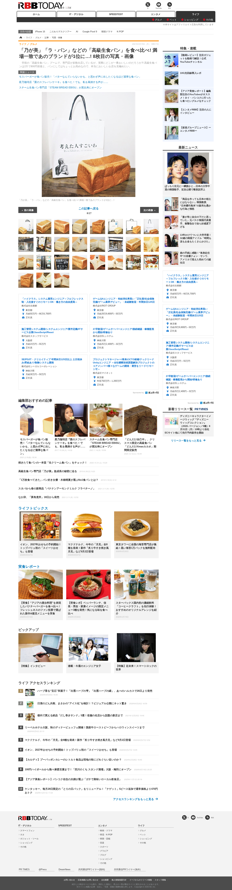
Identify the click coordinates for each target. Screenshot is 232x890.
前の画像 (29, 210)
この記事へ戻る (88, 210)
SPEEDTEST (116, 14)
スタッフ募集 (160, 880)
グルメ (158, 19)
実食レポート (29, 566)
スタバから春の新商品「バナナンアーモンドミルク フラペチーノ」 (66, 488)
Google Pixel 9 (90, 31)
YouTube (200, 817)
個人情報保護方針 (119, 880)
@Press (43, 869)
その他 (209, 19)
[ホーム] (20, 37)
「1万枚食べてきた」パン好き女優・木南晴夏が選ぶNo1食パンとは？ (67, 479)
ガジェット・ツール (29, 839)
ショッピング (191, 19)
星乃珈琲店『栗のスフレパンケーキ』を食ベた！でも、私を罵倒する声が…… (63, 82)
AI (77, 31)
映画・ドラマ (106, 830)
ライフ (195, 14)
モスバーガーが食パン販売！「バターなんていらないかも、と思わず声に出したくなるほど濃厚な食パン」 (80, 76)
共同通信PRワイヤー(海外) (127, 869)
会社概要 (105, 880)
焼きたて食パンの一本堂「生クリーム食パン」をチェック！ (62, 462)
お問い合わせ (69, 880)
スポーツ (104, 847)
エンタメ (155, 14)
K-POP (120, 31)
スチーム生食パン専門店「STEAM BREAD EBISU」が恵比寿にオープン (60, 87)
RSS (212, 817)
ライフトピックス (33, 508)
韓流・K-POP (106, 834)
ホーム (36, 14)
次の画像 (148, 210)
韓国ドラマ (106, 31)
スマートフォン (27, 830)
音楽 (102, 843)
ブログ (103, 855)
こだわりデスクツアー (60, 31)
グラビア (104, 851)
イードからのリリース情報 (140, 880)
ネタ (22, 834)
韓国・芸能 (105, 839)
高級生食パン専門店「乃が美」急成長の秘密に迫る (56, 471)
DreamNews (64, 869)
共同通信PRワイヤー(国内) (91, 869)
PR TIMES (24, 869)
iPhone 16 (40, 31)
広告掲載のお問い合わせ (88, 880)
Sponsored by (138, 393)
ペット (173, 19)
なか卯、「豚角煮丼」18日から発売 (48, 497)
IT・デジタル (76, 14)
